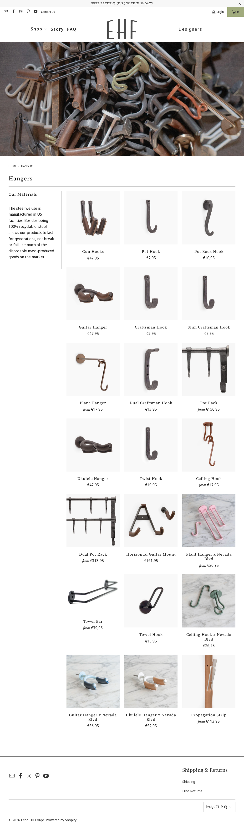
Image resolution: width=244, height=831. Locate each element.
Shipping (188, 781)
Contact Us (48, 12)
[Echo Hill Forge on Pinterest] (28, 12)
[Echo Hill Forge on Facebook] (13, 12)
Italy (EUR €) (216, 807)
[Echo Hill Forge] (122, 29)
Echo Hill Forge (32, 819)
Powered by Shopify (61, 819)
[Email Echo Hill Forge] (6, 12)
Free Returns (192, 790)
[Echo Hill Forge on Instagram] (21, 12)
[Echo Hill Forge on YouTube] (35, 12)
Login (220, 12)
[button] (39, 29)
